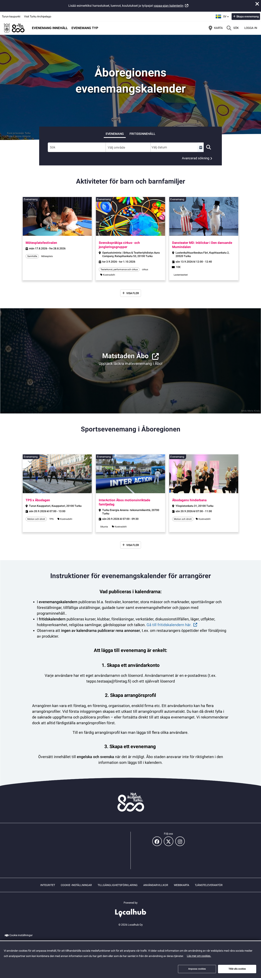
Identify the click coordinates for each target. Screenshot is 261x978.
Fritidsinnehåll (142, 134)
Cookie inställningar (21, 935)
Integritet (47, 885)
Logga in (250, 28)
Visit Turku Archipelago (37, 16)
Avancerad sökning (195, 158)
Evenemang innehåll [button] (50, 28)
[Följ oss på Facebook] (157, 841)
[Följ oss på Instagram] (180, 841)
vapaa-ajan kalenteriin (168, 5)
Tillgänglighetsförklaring (118, 885)
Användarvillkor (155, 885)
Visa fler (132, 293)
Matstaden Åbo (125, 356)
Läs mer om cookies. (199, 955)
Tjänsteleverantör (209, 885)
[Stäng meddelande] (257, 4)
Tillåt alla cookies (237, 968)
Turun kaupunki (11, 16)
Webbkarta (181, 885)
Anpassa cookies (197, 968)
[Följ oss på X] (168, 841)
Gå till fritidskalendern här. (169, 624)
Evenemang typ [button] (84, 28)
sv (226, 15)
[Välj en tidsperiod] (201, 147)
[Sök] (208, 147)
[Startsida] (14, 28)
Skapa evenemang (247, 16)
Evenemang (115, 134)
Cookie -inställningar (76, 885)
